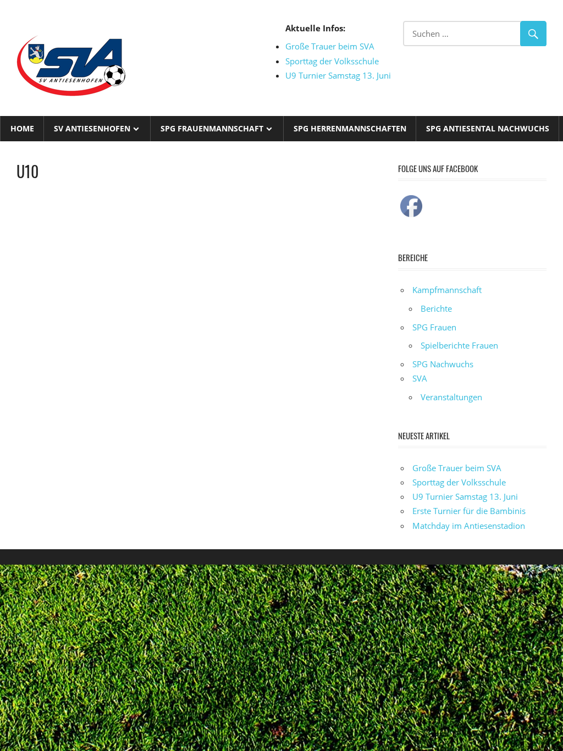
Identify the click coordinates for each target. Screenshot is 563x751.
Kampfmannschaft (447, 289)
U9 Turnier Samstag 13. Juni (338, 75)
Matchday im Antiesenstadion (468, 525)
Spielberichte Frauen (459, 345)
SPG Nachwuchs (442, 363)
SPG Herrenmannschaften (350, 128)
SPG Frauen (434, 327)
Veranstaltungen (451, 396)
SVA (419, 378)
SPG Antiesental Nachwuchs (487, 128)
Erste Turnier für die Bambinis (469, 510)
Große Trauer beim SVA (329, 46)
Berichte (436, 308)
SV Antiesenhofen (92, 128)
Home (22, 128)
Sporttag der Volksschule (332, 61)
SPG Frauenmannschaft (212, 128)
